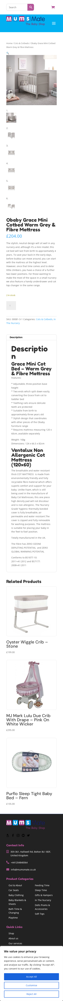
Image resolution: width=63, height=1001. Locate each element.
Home (9, 43)
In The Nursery (43, 900)
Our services (15, 943)
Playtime (13, 917)
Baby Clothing (16, 895)
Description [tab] (16, 337)
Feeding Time (42, 885)
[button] (7, 53)
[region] (31, 973)
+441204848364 (19, 862)
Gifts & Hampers (44, 895)
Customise (31, 985)
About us (13, 938)
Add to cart (31, 305)
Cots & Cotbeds (21, 43)
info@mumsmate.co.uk (23, 869)
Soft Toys (39, 913)
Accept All (31, 976)
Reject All (31, 994)
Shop (11, 933)
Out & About (15, 885)
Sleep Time (41, 890)
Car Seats (14, 890)
